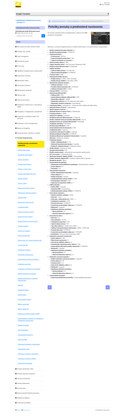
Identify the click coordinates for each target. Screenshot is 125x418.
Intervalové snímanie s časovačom (29, 344)
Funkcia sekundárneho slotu (27, 174)
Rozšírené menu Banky (25, 155)
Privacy (18, 410)
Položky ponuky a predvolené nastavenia (27, 144)
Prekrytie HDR (22, 339)
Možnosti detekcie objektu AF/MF (29, 314)
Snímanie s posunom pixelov (27, 358)
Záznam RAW (22, 197)
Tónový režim (22, 183)
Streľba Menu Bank (24, 150)
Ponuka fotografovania (73, 21)
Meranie (20, 285)
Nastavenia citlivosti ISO (26, 202)
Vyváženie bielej (23, 207)
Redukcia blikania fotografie (27, 274)
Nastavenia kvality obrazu (26, 188)
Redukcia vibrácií (23, 325)
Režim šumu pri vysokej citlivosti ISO (30, 240)
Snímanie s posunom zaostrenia (28, 354)
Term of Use (26, 410)
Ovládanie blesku (23, 290)
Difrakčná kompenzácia (25, 255)
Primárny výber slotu (24, 169)
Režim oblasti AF (23, 309)
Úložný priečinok (23, 159)
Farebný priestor (23, 226)
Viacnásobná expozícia (25, 335)
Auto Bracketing (23, 330)
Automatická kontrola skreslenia (28, 259)
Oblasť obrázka (23, 178)
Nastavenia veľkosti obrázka (27, 193)
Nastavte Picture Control (26, 212)
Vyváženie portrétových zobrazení (29, 269)
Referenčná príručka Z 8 (58, 21)
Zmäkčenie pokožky (24, 264)
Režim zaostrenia (23, 304)
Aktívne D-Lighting (24, 231)
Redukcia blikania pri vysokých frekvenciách (28, 279)
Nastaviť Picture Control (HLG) (28, 221)
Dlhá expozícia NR (24, 236)
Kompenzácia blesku (24, 299)
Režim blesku (22, 295)
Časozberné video (24, 349)
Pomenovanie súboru (24, 164)
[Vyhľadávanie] (43, 35)
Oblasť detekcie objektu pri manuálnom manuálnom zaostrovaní (30, 319)
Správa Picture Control (25, 216)
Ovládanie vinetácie (24, 250)
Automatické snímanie (25, 363)
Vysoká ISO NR (23, 245)
